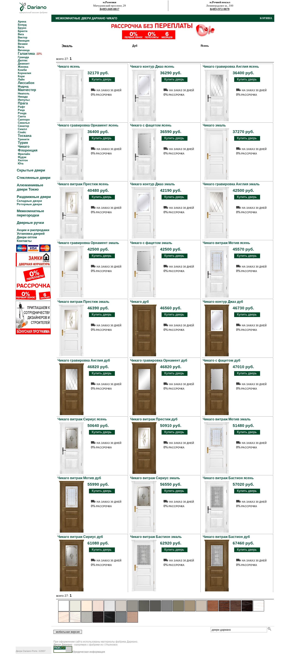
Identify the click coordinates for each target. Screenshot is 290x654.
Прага (23, 103)
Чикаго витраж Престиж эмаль (83, 301)
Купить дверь (101, 79)
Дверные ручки (30, 223)
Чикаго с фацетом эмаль (151, 243)
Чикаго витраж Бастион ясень (228, 478)
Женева (23, 66)
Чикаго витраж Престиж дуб (153, 419)
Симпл (22, 129)
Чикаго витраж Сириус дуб (80, 537)
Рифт (21, 106)
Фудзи (22, 157)
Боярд (22, 24)
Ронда (22, 113)
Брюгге (22, 31)
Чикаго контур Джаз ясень (152, 66)
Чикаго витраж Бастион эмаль (156, 537)
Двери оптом (27, 237)
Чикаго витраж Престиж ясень (83, 184)
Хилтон (23, 160)
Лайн (21, 79)
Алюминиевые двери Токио (30, 187)
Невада (23, 96)
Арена (22, 21)
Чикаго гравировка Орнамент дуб (158, 360)
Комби (22, 70)
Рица (21, 110)
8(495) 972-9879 (219, 9)
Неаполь (24, 93)
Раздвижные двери (34, 197)
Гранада (23, 57)
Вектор (22, 37)
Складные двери (29, 200)
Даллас (23, 60)
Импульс (24, 99)
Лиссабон (26, 83)
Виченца (24, 50)
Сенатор (23, 126)
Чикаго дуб (139, 301)
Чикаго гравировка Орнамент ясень (88, 125)
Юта (20, 163)
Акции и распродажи (33, 230)
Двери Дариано (62, 644)
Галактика (26, 53)
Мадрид (23, 86)
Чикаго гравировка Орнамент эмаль (88, 243)
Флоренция (27, 150)
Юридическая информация (88, 651)
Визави (23, 43)
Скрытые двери (31, 170)
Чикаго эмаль (214, 125)
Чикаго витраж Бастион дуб (226, 537)
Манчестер (27, 90)
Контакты (24, 241)
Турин (23, 143)
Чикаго (24, 146)
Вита (21, 47)
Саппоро (24, 119)
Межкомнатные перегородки (30, 213)
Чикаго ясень (69, 66)
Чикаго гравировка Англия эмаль (231, 184)
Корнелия (24, 73)
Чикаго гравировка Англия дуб (84, 360)
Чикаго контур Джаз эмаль (152, 184)
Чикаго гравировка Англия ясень (231, 66)
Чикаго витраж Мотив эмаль (227, 419)
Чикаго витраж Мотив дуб (79, 478)
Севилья (24, 122)
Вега (21, 34)
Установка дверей (31, 233)
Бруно (22, 27)
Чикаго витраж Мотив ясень (226, 243)
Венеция (24, 40)
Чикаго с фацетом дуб (221, 360)
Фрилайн (24, 154)
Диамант (24, 63)
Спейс (22, 132)
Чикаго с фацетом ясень (151, 125)
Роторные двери (29, 204)
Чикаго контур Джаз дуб (223, 301)
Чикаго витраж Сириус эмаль (155, 478)
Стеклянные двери (33, 178)
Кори (21, 76)
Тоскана (24, 136)
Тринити (23, 139)
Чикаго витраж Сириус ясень (82, 419)
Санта (22, 116)
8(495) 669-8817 (109, 9)
